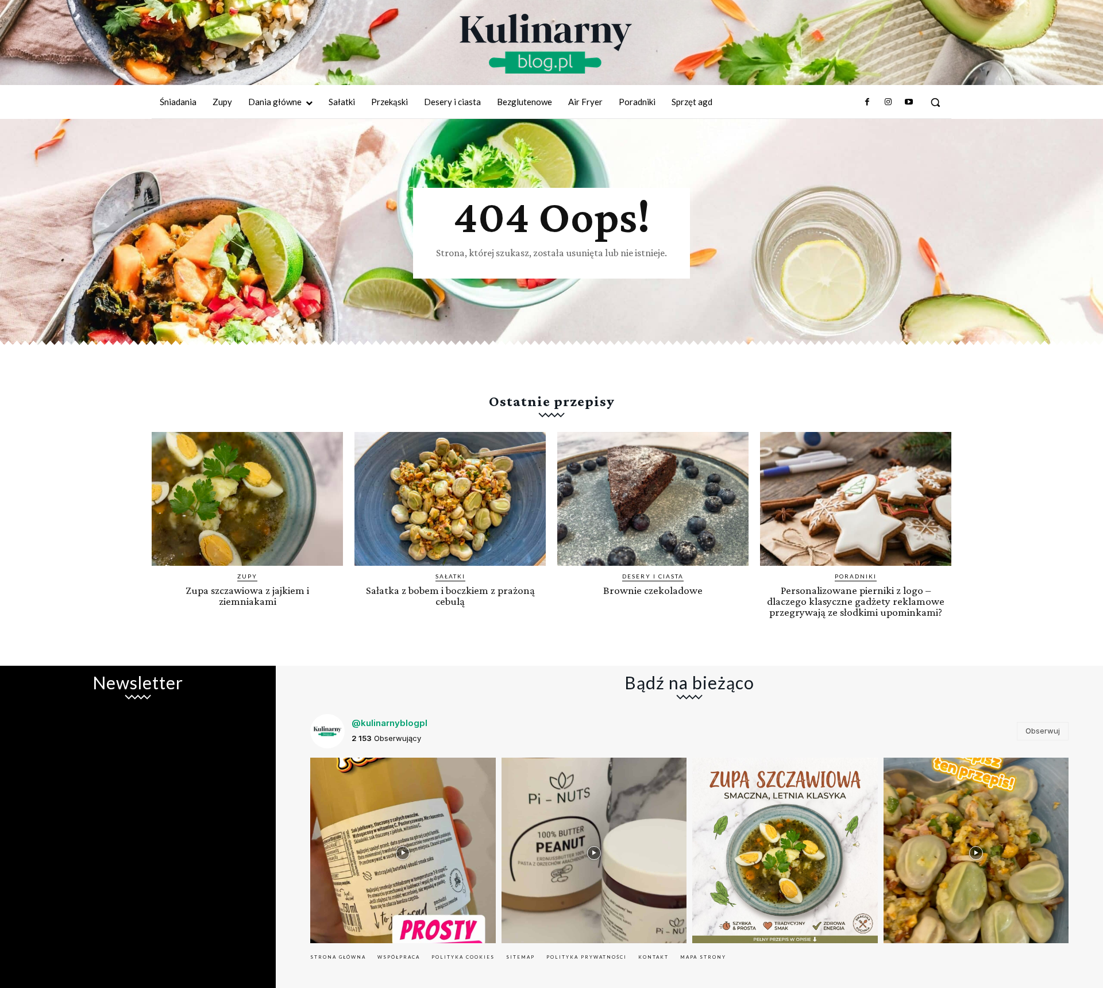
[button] (935, 102)
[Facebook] (867, 102)
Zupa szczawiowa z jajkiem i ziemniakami (247, 595)
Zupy (247, 576)
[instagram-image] (403, 850)
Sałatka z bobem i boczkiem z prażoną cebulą (450, 595)
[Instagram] (887, 102)
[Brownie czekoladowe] (653, 499)
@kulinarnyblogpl (389, 722)
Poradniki (856, 576)
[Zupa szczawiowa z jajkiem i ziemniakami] (247, 499)
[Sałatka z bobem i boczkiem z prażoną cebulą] (450, 499)
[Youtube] (908, 102)
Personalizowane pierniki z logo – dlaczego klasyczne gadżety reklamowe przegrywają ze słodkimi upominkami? (855, 601)
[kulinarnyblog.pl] (546, 44)
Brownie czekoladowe (653, 590)
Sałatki (450, 576)
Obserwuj (1042, 730)
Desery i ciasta (653, 576)
